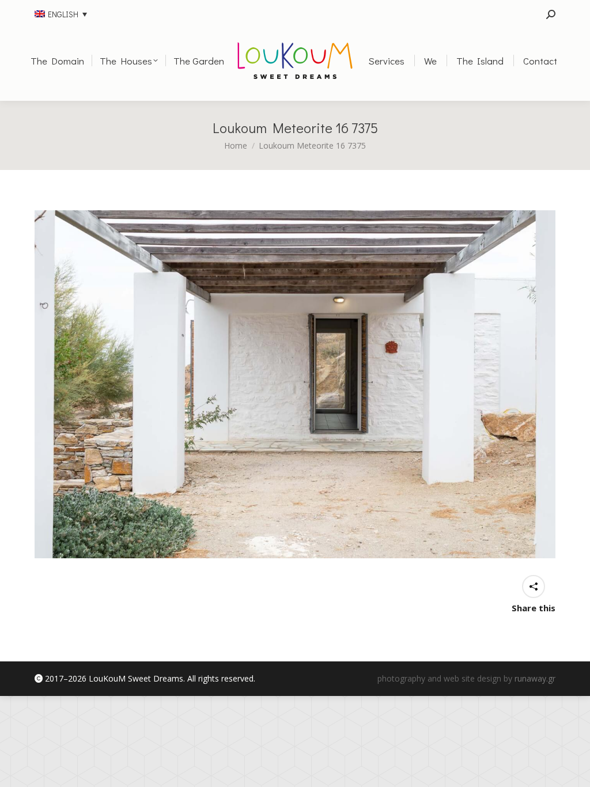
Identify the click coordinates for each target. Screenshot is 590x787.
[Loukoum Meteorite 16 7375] (295, 384)
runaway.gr (535, 678)
